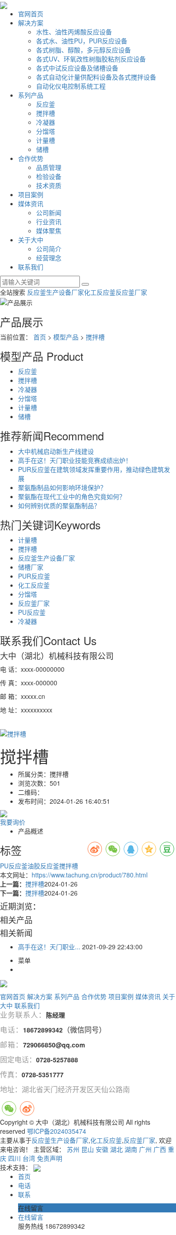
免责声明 (49, 1158)
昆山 (87, 1149)
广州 (145, 1149)
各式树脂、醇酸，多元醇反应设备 (83, 49)
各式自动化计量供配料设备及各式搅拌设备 (96, 76)
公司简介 (48, 248)
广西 (159, 1149)
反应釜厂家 (131, 292)
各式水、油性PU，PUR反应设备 (81, 40)
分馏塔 (45, 131)
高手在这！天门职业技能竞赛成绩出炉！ (75, 460)
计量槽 (45, 140)
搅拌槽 (45, 113)
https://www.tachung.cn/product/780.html (90, 874)
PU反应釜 (32, 612)
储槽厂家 (30, 566)
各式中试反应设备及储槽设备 (77, 67)
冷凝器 (45, 122)
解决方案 (30, 22)
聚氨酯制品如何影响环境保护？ (62, 487)
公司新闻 (48, 212)
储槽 (42, 149)
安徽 (102, 1149)
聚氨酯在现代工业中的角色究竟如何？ (71, 496)
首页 (39, 336)
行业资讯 (48, 221)
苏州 (73, 1149)
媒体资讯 (30, 203)
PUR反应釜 (34, 575)
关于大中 (30, 239)
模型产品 (66, 336)
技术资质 (48, 185)
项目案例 (30, 194)
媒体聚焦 (48, 230)
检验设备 (48, 176)
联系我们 (30, 266)
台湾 (29, 1158)
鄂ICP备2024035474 (56, 1131)
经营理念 (48, 257)
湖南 (131, 1149)
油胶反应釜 (43, 865)
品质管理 (48, 167)
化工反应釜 (100, 292)
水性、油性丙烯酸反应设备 (74, 31)
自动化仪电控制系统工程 (71, 85)
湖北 (116, 1149)
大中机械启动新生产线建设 (56, 451)
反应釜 (45, 103)
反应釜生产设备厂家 (55, 292)
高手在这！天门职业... (49, 946)
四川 (14, 1158)
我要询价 (12, 821)
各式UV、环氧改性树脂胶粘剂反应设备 (91, 58)
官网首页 (30, 13)
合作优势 (30, 158)
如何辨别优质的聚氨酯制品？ (59, 505)
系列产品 (30, 94)
